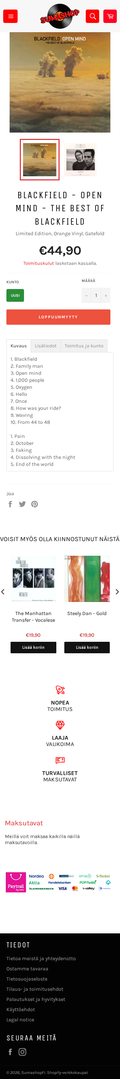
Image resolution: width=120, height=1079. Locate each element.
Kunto (12, 282)
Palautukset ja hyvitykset (35, 999)
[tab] (18, 345)
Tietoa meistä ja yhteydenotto (41, 958)
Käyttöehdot (20, 1009)
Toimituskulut (38, 263)
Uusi (15, 295)
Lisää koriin (33, 647)
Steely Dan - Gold (87, 613)
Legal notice (20, 1020)
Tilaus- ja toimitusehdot (34, 989)
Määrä (88, 281)
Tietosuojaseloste (26, 979)
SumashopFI (33, 1072)
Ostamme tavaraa (27, 969)
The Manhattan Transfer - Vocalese (33, 616)
